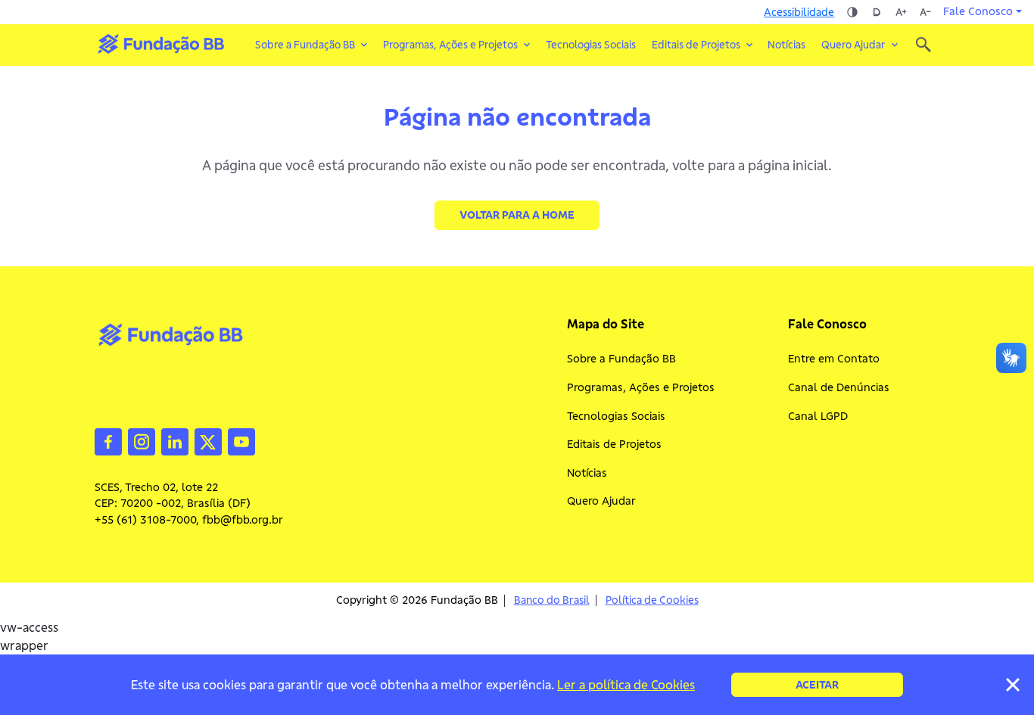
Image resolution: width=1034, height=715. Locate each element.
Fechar (1013, 685)
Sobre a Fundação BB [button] (305, 45)
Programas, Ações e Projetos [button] (450, 45)
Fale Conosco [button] (978, 11)
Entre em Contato (834, 359)
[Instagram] (141, 440)
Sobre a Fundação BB (621, 359)
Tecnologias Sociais (591, 45)
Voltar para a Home (517, 215)
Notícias (786, 45)
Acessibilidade (799, 12)
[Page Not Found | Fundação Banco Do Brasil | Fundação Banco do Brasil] (161, 43)
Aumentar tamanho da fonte (901, 12)
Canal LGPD (818, 416)
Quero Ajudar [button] (853, 45)
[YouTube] (241, 440)
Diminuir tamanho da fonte (925, 12)
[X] (208, 440)
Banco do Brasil (552, 600)
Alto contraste (852, 12)
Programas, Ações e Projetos (641, 387)
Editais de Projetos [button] (696, 45)
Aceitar (817, 685)
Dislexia (876, 12)
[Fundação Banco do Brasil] (923, 45)
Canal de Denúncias (838, 387)
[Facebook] (108, 440)
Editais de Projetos (614, 444)
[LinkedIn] (174, 440)
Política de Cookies (652, 600)
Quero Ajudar (601, 501)
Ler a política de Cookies (626, 685)
